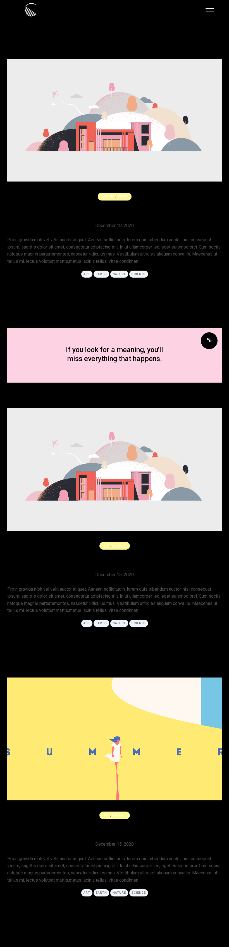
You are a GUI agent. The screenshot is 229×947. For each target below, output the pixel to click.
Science (139, 274)
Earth (101, 274)
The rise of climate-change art (114, 559)
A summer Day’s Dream (114, 829)
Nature (108, 196)
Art (87, 274)
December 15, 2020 (114, 574)
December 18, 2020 (114, 225)
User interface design (114, 210)
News (122, 196)
